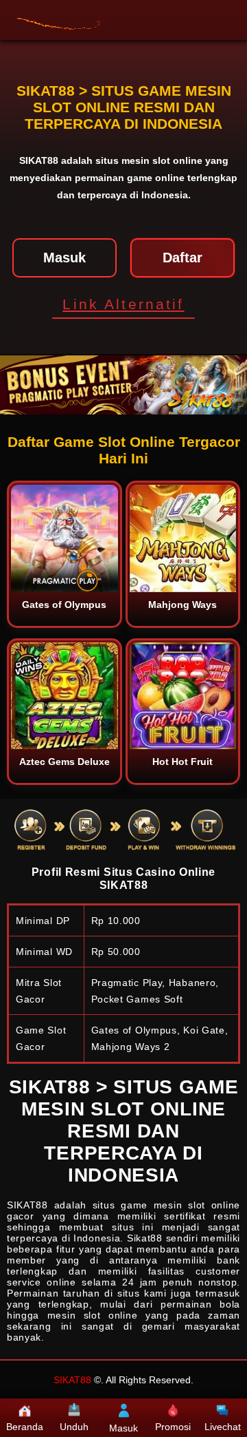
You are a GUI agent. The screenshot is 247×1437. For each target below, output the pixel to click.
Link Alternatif (123, 304)
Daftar (182, 257)
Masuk (64, 257)
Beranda (24, 1426)
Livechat (222, 1426)
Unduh (74, 1426)
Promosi (173, 1426)
